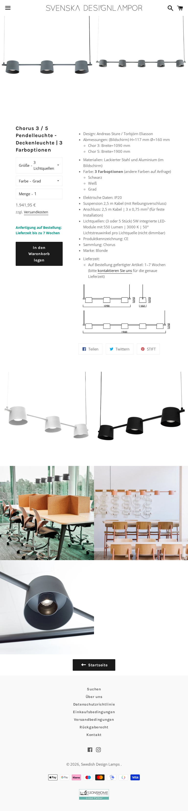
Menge (24, 193)
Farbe (23, 181)
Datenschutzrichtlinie (94, 704)
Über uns (94, 697)
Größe (24, 165)
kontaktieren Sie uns (115, 270)
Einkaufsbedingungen (94, 712)
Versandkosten (36, 212)
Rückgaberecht (94, 727)
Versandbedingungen (94, 719)
